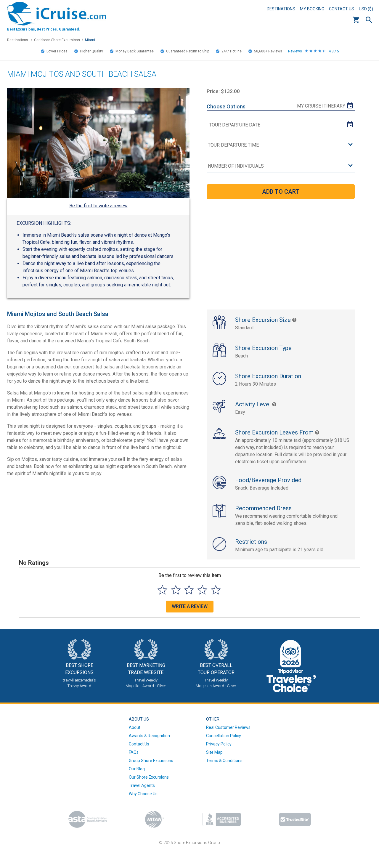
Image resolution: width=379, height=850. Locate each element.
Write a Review (190, 606)
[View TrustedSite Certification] (295, 819)
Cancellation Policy (223, 735)
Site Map (214, 752)
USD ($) (366, 9)
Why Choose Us (143, 793)
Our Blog (137, 768)
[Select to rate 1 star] (162, 590)
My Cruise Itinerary (321, 106)
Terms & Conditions (224, 760)
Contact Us (341, 9)
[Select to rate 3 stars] (189, 590)
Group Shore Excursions (151, 760)
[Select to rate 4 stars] (202, 590)
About (134, 727)
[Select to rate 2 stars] (176, 590)
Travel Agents (142, 785)
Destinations (281, 9)
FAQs (134, 752)
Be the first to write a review (98, 206)
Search (369, 20)
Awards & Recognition (149, 735)
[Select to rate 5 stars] (216, 590)
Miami (90, 40)
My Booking (312, 9)
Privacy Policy (219, 744)
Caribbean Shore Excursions (57, 40)
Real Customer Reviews (228, 727)
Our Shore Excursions (149, 777)
